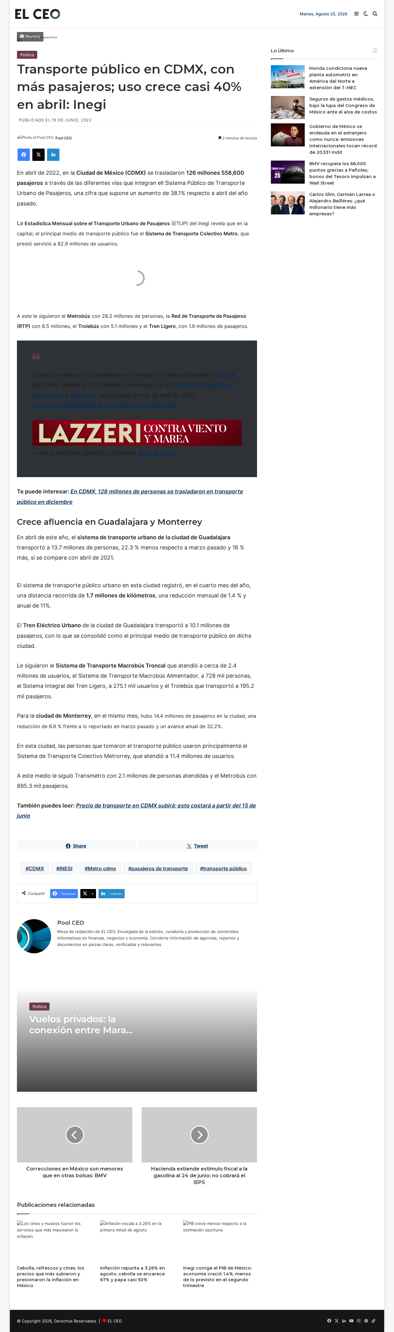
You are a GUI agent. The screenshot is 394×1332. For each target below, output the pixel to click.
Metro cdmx (102, 868)
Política (27, 54)
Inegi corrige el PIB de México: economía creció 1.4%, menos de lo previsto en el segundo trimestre (217, 1276)
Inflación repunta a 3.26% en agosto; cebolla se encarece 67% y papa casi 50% (132, 1273)
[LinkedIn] (53, 155)
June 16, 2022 (156, 453)
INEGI (65, 868)
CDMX (36, 868)
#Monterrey (48, 395)
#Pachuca (83, 395)
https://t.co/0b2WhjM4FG (67, 405)
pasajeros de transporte (159, 868)
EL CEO (115, 1320)
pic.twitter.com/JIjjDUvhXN (139, 405)
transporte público (225, 868)
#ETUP (226, 374)
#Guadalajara (213, 385)
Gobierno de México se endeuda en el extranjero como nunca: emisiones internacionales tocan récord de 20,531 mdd (343, 139)
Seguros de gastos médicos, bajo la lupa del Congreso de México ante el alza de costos (343, 105)
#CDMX (182, 385)
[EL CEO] (37, 13)
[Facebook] (24, 155)
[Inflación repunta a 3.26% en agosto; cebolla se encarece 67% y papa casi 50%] (137, 1241)
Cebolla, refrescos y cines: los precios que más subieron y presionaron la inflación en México (50, 1276)
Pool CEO (63, 138)
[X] (38, 155)
